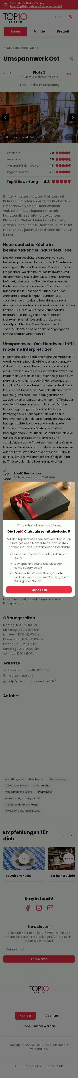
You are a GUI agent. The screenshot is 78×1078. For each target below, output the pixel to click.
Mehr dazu (39, 590)
